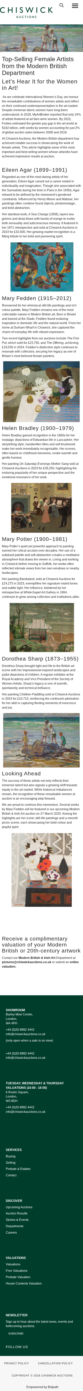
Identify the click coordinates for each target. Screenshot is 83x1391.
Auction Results (16, 1213)
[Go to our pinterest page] (25, 1353)
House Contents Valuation (24, 1283)
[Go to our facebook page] (9, 1353)
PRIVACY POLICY (16, 1363)
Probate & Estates (18, 1168)
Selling (10, 1162)
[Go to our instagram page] (53, 986)
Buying (10, 1156)
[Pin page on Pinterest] (45, 986)
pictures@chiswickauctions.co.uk (26, 962)
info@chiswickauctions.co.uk (25, 1034)
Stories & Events (17, 1219)
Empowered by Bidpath (42, 1387)
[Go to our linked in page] (17, 1353)
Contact (11, 1175)
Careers (11, 1232)
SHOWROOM (15, 1010)
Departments (14, 1226)
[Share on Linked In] (37, 986)
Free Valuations (16, 1270)
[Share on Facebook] (29, 986)
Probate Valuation (18, 1277)
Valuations (13, 1264)
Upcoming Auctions (19, 1207)
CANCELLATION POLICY (55, 1363)
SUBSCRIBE (16, 1333)
